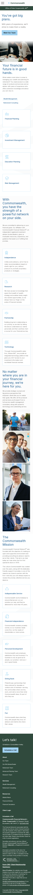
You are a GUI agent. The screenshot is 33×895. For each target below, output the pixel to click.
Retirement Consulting (9, 788)
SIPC (13, 845)
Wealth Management (9, 784)
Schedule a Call (10, 750)
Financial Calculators (9, 804)
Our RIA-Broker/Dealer (9, 764)
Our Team (5, 761)
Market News (7, 797)
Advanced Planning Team (10, 771)
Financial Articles (8, 801)
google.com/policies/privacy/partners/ (14, 881)
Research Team (7, 775)
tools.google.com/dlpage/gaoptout (19, 885)
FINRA (9, 845)
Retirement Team (8, 768)
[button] (5, 757)
